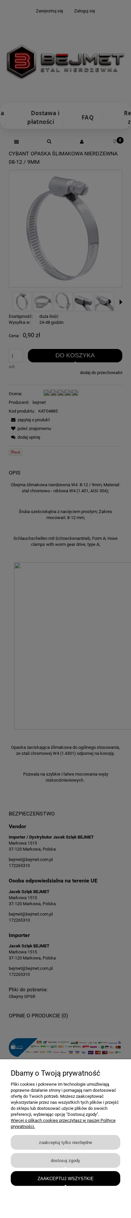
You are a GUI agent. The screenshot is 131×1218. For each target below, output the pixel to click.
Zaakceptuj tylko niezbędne (65, 1142)
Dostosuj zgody (65, 1160)
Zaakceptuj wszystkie (66, 1178)
